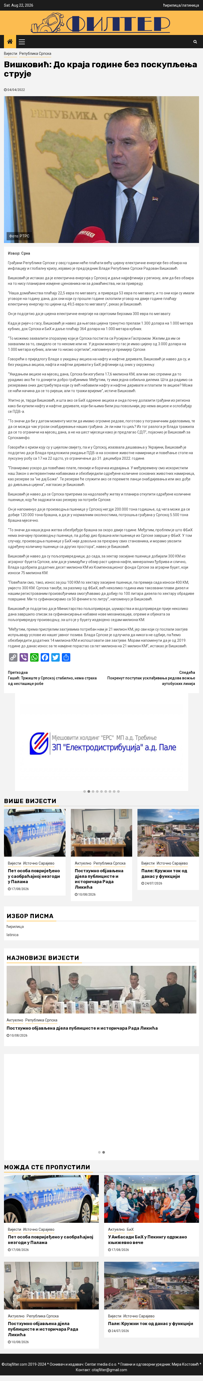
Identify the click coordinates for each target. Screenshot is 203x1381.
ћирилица (172, 5)
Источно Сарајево (38, 863)
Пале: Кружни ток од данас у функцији (164, 873)
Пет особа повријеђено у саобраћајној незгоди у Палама (34, 876)
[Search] (195, 42)
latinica (13, 935)
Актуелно (83, 863)
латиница (190, 5)
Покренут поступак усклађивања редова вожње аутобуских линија (151, 678)
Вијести (10, 53)
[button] (84, 792)
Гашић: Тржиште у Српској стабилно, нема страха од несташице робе (52, 678)
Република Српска (35, 53)
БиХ (130, 1229)
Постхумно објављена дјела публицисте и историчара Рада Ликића (99, 879)
